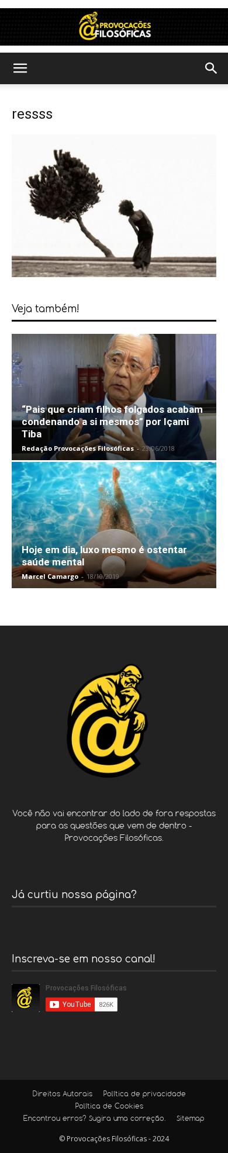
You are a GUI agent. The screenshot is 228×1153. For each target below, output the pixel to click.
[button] (20, 68)
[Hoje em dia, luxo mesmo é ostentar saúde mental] (114, 525)
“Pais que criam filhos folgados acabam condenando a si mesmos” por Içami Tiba (112, 421)
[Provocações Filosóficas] (114, 27)
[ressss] (114, 274)
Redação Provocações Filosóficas (78, 448)
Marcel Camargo (50, 576)
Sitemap (191, 1119)
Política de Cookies (109, 1106)
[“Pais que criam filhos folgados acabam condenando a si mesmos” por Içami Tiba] (114, 397)
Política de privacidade (144, 1094)
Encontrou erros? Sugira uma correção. (94, 1119)
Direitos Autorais (62, 1094)
